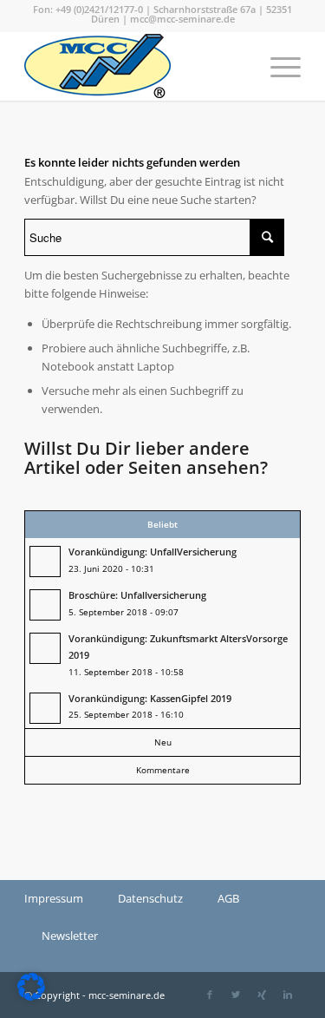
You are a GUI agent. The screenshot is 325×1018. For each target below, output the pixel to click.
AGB (228, 898)
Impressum (53, 898)
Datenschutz (150, 898)
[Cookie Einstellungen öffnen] (31, 996)
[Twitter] (236, 995)
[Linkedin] (288, 995)
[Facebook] (210, 995)
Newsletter (70, 935)
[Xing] (262, 995)
